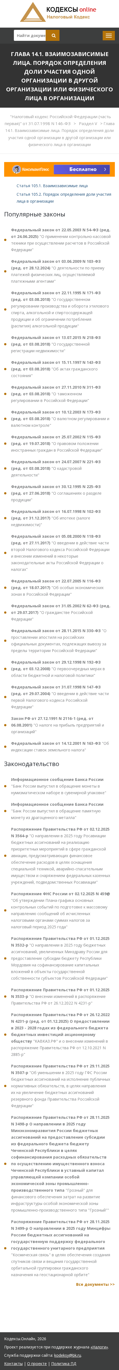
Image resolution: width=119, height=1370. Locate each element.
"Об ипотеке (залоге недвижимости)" (56, 518)
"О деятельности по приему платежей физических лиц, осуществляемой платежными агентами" (57, 271)
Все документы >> (95, 1284)
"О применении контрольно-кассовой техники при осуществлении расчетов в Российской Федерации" (61, 239)
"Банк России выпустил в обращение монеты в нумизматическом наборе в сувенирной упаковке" (58, 786)
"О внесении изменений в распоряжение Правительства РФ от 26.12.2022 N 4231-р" (60, 996)
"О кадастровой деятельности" (56, 468)
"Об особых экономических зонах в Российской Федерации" (57, 587)
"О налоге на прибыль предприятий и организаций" (57, 725)
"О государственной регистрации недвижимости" (56, 344)
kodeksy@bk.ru (67, 1355)
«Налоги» (99, 1347)
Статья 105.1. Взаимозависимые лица (52, 185)
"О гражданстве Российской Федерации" (60, 612)
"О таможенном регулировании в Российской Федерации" (56, 394)
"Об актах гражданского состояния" (56, 369)
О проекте (37, 1363)
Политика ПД (63, 1363)
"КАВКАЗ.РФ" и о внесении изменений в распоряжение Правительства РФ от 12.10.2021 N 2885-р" (60, 1034)
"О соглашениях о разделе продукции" (56, 493)
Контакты (13, 1363)
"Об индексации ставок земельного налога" (60, 746)
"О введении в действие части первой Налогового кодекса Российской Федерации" (60, 696)
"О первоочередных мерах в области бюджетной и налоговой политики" (58, 668)
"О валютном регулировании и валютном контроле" (60, 418)
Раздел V (88, 123)
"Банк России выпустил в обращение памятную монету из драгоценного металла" (57, 811)
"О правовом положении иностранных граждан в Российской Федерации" (56, 443)
